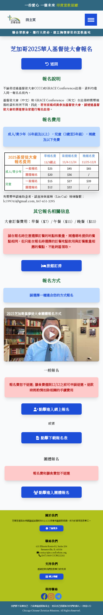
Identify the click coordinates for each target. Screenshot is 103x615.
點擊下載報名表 (54, 437)
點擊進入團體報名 (54, 492)
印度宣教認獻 (68, 5)
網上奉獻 (53, 576)
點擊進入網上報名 (54, 409)
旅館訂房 (54, 265)
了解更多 (53, 528)
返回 (54, 63)
